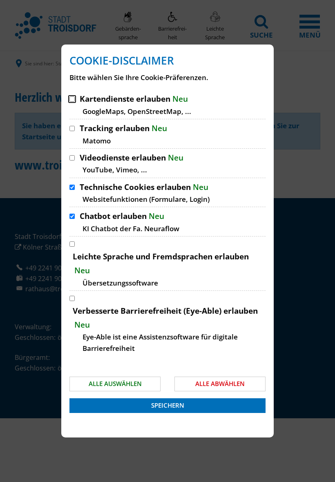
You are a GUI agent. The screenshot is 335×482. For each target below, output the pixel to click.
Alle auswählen (115, 383)
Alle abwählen (220, 383)
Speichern (167, 405)
